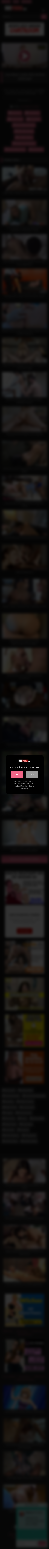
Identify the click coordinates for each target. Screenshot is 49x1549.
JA (17, 775)
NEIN (32, 775)
